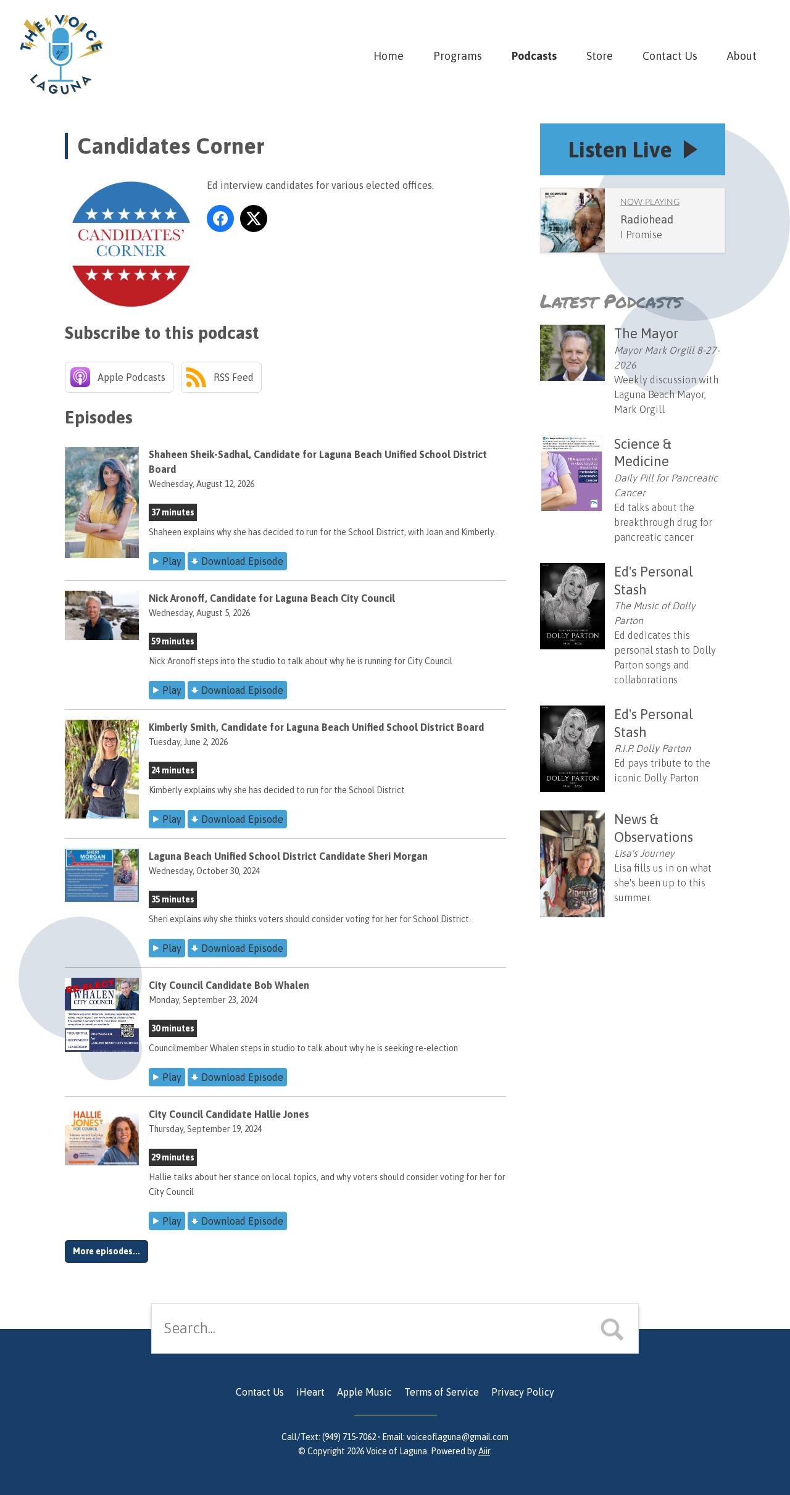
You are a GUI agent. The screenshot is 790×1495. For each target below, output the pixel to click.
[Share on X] (253, 218)
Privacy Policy (522, 1391)
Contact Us (669, 55)
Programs (457, 55)
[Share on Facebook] (220, 218)
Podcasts (534, 55)
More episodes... (106, 1251)
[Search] (619, 1328)
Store (599, 55)
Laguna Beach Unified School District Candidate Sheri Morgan (288, 856)
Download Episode (242, 561)
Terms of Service (441, 1391)
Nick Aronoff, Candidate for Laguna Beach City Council (272, 598)
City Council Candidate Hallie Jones (229, 1114)
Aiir (484, 1451)
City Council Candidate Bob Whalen (229, 985)
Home (388, 55)
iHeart (310, 1391)
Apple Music (364, 1391)
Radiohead (646, 219)
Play (171, 561)
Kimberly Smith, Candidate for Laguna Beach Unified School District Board (316, 727)
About (742, 55)
